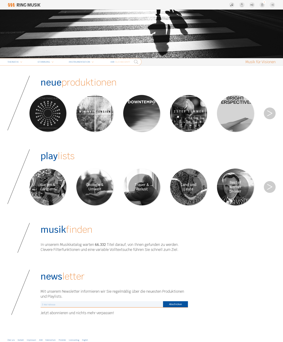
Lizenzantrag (74, 340)
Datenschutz (50, 340)
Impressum (31, 340)
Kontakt (21, 340)
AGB (40, 340)
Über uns (11, 340)
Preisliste (62, 340)
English (85, 340)
